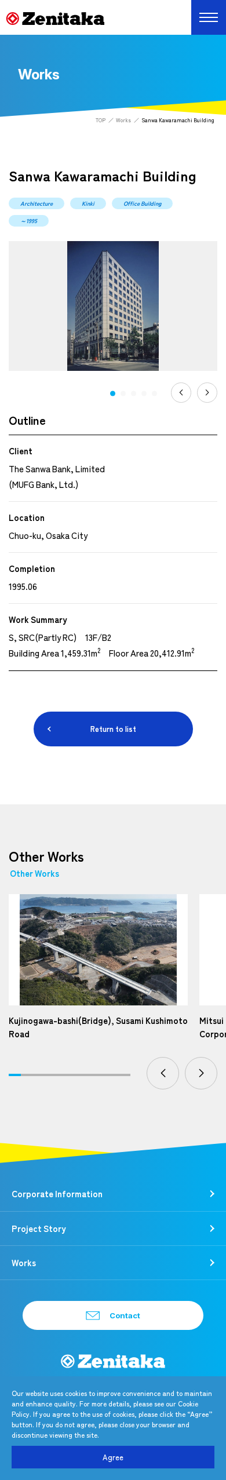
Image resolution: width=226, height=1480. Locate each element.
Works (123, 120)
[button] (112, 393)
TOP (100, 120)
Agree (113, 1457)
